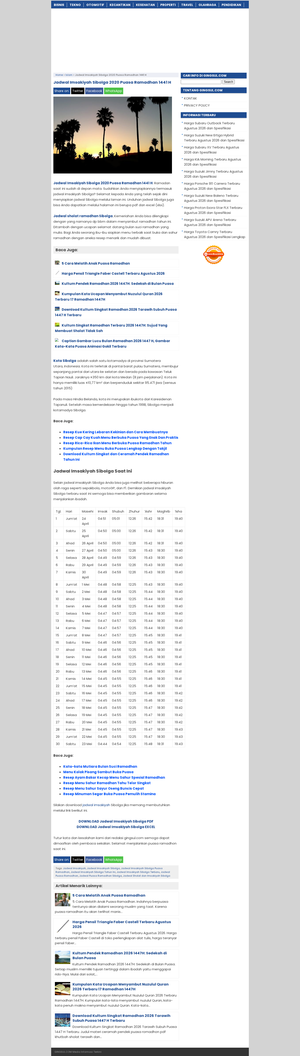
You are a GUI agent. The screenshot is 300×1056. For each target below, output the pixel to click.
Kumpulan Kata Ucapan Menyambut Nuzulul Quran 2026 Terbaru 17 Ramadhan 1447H (120, 987)
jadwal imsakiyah (96, 805)
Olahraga (207, 5)
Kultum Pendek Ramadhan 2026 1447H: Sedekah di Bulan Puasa (119, 955)
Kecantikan (120, 5)
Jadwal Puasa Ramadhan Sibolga (100, 875)
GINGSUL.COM (63, 1052)
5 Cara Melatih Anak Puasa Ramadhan (108, 895)
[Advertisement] (150, 39)
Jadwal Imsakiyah (74, 868)
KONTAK (190, 98)
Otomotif (95, 5)
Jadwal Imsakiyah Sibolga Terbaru (138, 872)
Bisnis (59, 5)
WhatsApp (113, 91)
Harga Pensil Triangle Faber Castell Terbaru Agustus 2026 (121, 924)
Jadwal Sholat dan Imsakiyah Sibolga (146, 875)
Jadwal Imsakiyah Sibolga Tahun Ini (93, 872)
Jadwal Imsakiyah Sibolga (103, 868)
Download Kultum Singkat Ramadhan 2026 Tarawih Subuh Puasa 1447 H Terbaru (121, 1018)
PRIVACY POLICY (197, 105)
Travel (187, 5)
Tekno (75, 5)
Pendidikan (231, 5)
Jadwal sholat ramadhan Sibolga (83, 216)
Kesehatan (145, 5)
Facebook (94, 91)
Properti (168, 5)
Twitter (77, 91)
